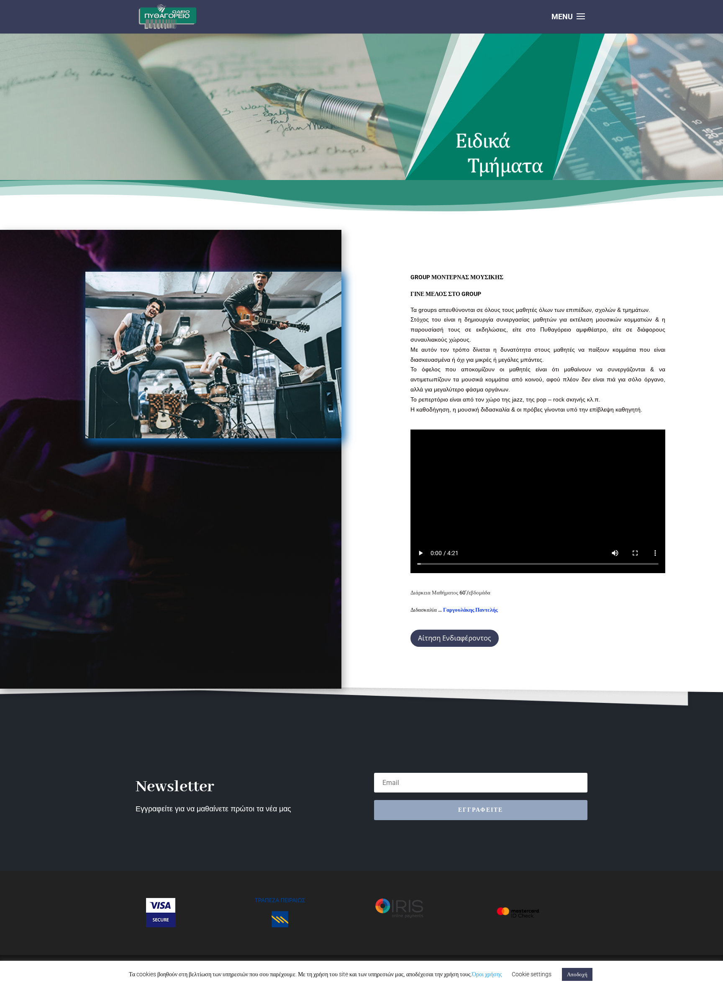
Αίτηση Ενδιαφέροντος (454, 638)
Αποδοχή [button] (577, 974)
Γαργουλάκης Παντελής (470, 610)
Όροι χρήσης (487, 974)
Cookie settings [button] (531, 974)
